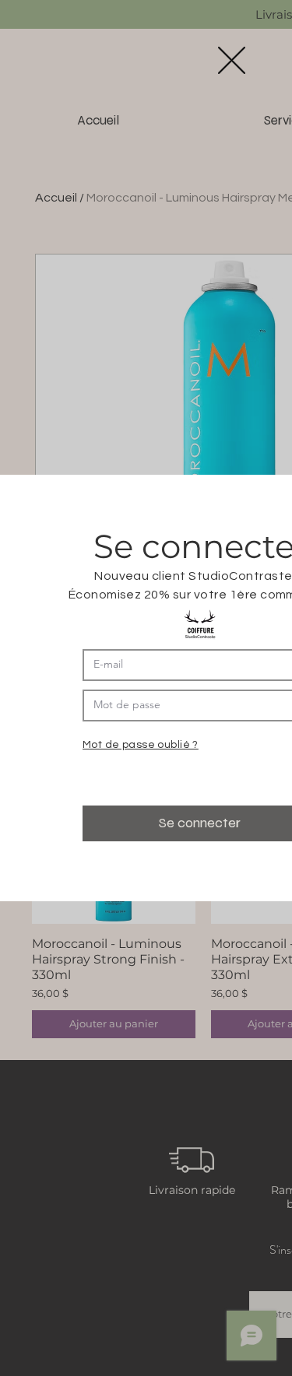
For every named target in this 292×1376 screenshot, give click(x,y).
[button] (231, 60)
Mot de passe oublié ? (141, 744)
